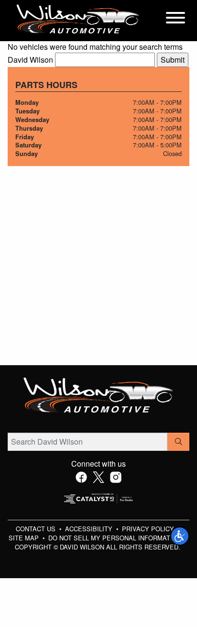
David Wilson (30, 59)
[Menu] (175, 19)
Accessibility (89, 528)
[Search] (178, 442)
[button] (179, 536)
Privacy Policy (149, 528)
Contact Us (36, 528)
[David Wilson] (78, 19)
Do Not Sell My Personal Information (115, 537)
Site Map (25, 537)
